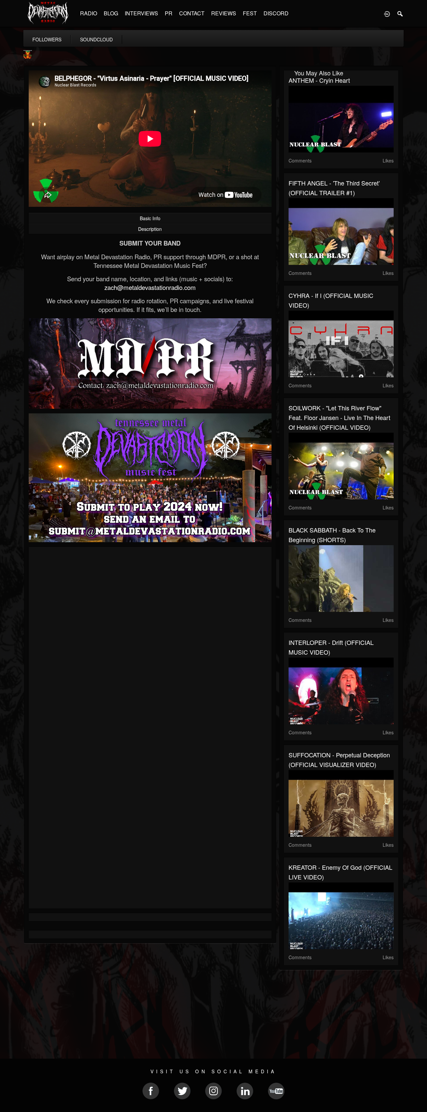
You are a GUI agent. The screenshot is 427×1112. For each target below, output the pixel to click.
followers (46, 39)
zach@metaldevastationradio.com (150, 287)
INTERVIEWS (141, 13)
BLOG (111, 13)
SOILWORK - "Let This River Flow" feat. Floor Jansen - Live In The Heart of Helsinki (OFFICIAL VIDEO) (339, 417)
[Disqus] (150, 641)
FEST (250, 13)
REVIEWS (223, 13)
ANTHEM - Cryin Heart (319, 80)
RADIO (88, 13)
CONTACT (191, 13)
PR (168, 13)
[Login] (387, 13)
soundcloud (96, 39)
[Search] (400, 13)
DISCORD (276, 13)
